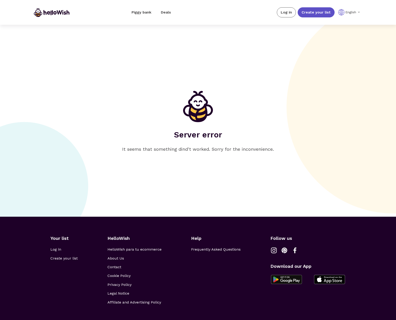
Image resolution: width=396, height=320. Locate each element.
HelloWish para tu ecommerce (134, 249)
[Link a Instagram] (273, 250)
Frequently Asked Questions (216, 249)
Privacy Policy (119, 284)
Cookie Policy (119, 276)
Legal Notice (118, 293)
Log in (286, 12)
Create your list (316, 12)
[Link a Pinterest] (284, 250)
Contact (114, 267)
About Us (115, 258)
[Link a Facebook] (295, 250)
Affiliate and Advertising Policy (134, 302)
